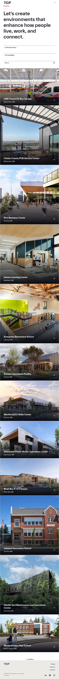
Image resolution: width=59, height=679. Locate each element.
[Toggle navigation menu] (54, 2)
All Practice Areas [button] (10, 47)
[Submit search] (53, 62)
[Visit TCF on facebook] (50, 675)
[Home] (7, 3)
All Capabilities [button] (9, 55)
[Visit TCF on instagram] (54, 675)
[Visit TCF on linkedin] (46, 675)
